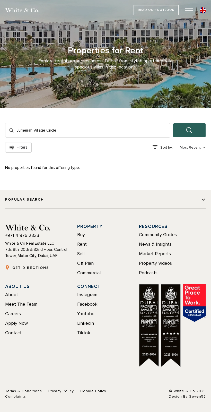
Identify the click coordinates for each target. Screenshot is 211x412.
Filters (22, 147)
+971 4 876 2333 (22, 235)
